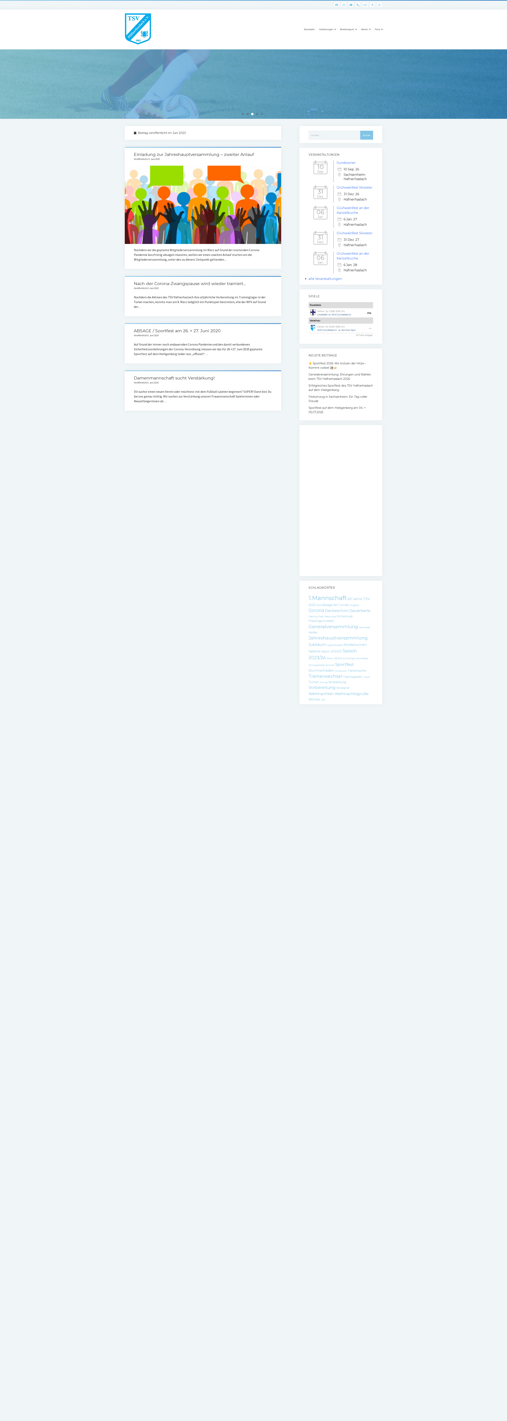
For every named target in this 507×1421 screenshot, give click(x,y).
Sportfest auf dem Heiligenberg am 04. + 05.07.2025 (337, 410)
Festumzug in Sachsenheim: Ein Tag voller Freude (338, 399)
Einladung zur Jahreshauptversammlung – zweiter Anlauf (194, 154)
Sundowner (346, 163)
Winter (314, 699)
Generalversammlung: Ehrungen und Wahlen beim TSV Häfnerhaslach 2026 (340, 377)
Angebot (354, 605)
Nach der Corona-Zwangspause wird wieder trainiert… (190, 283)
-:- (370, 328)
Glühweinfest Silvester (355, 187)
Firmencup (345, 616)
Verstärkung (337, 682)
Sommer (329, 665)
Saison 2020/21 (331, 651)
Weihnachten (321, 693)
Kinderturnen (355, 645)
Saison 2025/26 (334, 658)
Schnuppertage (317, 665)
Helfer (313, 632)
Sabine (314, 651)
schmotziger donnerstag (355, 658)
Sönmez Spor (348, 330)
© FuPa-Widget (364, 335)
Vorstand (342, 688)
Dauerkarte (359, 610)
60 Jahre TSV (359, 599)
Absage (327, 605)
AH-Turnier (341, 605)
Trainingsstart (352, 677)
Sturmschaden (321, 670)
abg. (369, 312)
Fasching (313, 616)
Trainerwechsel (325, 676)
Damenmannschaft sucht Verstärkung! (174, 377)
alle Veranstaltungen (325, 279)
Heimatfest (364, 627)
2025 (318, 605)
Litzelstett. (322, 314)
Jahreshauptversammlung (338, 638)
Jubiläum (317, 644)
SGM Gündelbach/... (342, 314)
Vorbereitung (322, 687)
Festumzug (330, 616)
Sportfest (344, 664)
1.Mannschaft (328, 597)
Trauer (366, 677)
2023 (312, 605)
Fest (321, 616)
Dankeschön (337, 610)
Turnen (314, 682)
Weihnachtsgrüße (352, 693)
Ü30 (323, 700)
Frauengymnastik (321, 621)
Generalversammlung (333, 626)
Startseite (309, 29)
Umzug (324, 682)
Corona (316, 610)
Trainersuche (357, 670)
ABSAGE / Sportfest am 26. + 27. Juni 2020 (177, 330)
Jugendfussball (335, 645)
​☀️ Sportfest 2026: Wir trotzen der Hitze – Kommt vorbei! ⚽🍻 (337, 366)
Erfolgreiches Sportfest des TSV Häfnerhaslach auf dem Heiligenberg (341, 388)
